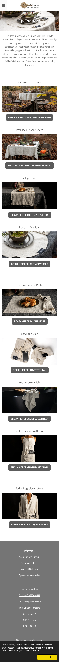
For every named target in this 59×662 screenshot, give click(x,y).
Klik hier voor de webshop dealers (29, 640)
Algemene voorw (26, 575)
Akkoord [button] (47, 657)
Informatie (29, 550)
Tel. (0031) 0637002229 (29, 595)
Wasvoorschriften (29, 562)
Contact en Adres (29, 589)
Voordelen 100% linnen (29, 556)
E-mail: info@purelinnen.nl (29, 601)
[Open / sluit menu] (3, 5)
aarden (37, 575)
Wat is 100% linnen (29, 569)
